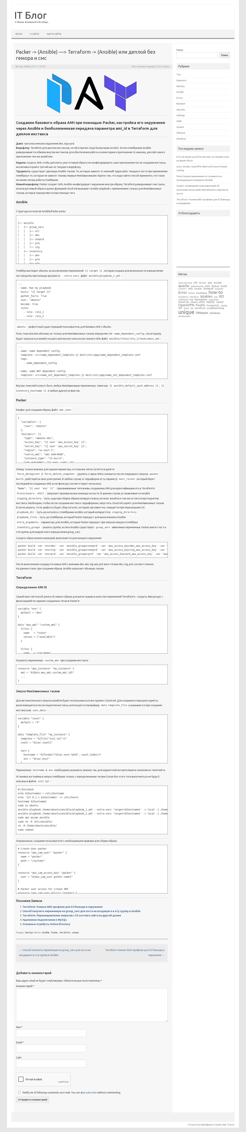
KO (221, 296)
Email (20, 1042)
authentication (197, 286)
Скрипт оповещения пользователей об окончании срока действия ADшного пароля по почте (202, 189)
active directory (185, 283)
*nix (178, 74)
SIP (180, 308)
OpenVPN (186, 305)
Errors (179, 98)
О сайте (34, 34)
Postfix (200, 305)
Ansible (45, 932)
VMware (180, 133)
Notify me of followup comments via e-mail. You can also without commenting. (71, 1092)
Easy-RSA (219, 289)
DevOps (29, 932)
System (180, 127)
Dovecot (208, 288)
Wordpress (207, 1124)
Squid (186, 308)
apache (183, 285)
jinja (216, 297)
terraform (65, 932)
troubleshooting (215, 308)
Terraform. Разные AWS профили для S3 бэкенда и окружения (62, 906)
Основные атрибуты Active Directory (46, 924)
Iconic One (221, 1124)
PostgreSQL (213, 305)
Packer (54, 932)
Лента (18, 34)
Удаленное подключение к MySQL (45, 919)
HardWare (201, 293)
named (219, 302)
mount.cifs (183, 302)
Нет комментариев (143, 66)
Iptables (206, 296)
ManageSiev (200, 299)
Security (180, 109)
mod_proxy (213, 300)
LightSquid (183, 300)
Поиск (179, 50)
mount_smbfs (198, 302)
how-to (216, 292)
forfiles (191, 293)
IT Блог (30, 15)
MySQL (211, 302)
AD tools (202, 283)
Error (182, 292)
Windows (181, 138)
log (191, 299)
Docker (180, 92)
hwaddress (183, 297)
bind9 (224, 286)
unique (75, 932)
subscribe (91, 1092)
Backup (215, 286)
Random (180, 103)
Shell (178, 121)
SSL (192, 308)
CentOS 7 (182, 289)
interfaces (194, 297)
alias (210, 283)
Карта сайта (54, 34)
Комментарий (25, 986)
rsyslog (224, 306)
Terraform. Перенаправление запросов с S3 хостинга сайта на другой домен (72, 915)
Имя (19, 1027)
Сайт (19, 1057)
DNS (190, 289)
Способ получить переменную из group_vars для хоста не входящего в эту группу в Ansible (81, 911)
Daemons (181, 80)
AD (195, 282)
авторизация (184, 316)
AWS (207, 286)
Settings (180, 115)
